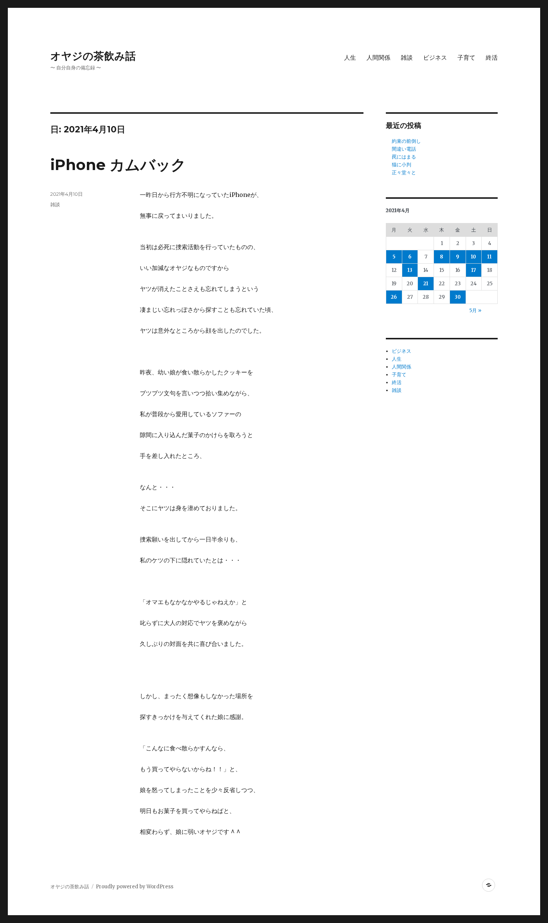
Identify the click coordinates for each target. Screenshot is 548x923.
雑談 (407, 57)
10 (473, 257)
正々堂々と (404, 172)
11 (489, 257)
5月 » (475, 310)
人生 (350, 57)
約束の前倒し (406, 141)
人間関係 (378, 57)
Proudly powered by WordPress (134, 886)
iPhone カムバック (118, 165)
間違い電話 (404, 149)
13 (409, 270)
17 (473, 270)
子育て (466, 57)
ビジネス (435, 57)
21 (425, 283)
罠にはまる (404, 157)
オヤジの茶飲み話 (93, 56)
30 (458, 297)
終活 (492, 57)
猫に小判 (401, 164)
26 (394, 297)
